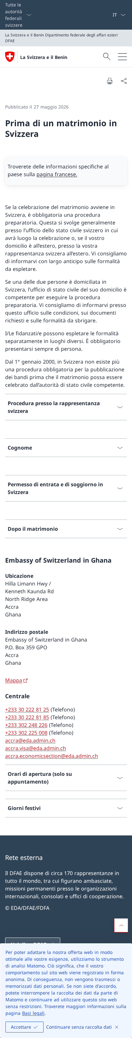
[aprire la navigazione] (122, 56)
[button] (121, 925)
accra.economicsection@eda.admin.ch (51, 755)
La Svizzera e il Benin (43, 57)
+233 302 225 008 (26, 732)
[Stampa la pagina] (110, 81)
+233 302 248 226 (26, 725)
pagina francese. (57, 174)
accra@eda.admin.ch (30, 740)
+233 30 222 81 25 (27, 709)
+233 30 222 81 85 (27, 717)
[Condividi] (124, 81)
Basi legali (33, 1013)
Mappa (13, 680)
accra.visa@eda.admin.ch (35, 748)
